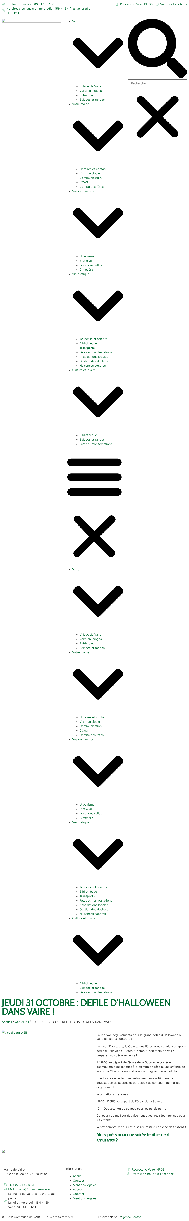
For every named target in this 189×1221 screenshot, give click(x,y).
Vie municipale (90, 173)
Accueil (7, 1022)
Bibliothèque (88, 343)
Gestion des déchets (94, 361)
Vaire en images (91, 90)
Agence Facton (130, 1217)
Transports (87, 348)
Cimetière (86, 269)
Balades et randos (92, 99)
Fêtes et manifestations (96, 352)
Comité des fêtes (92, 186)
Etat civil (86, 260)
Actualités (22, 1022)
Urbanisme (87, 256)
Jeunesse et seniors (93, 339)
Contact (78, 1180)
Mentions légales (84, 1185)
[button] (94, 506)
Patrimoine (87, 95)
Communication (91, 178)
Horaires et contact (93, 169)
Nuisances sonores (93, 365)
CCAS (84, 182)
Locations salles (91, 265)
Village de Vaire (90, 86)
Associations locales (94, 356)
